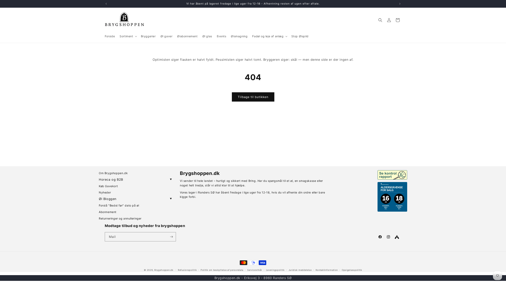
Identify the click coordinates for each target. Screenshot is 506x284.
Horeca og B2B (135, 179)
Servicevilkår (254, 270)
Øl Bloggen (135, 199)
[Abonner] (171, 236)
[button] (127, 36)
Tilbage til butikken (253, 97)
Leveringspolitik (275, 270)
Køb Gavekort (108, 186)
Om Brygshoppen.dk (113, 173)
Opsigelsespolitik (352, 270)
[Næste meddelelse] (400, 3)
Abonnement (107, 212)
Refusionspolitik (187, 270)
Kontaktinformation (327, 270)
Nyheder (105, 192)
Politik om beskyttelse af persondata (222, 270)
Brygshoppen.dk (163, 270)
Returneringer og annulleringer (120, 218)
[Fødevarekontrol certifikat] (392, 175)
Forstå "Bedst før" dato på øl (119, 205)
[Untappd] (397, 237)
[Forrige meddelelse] (106, 3)
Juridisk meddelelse (300, 270)
